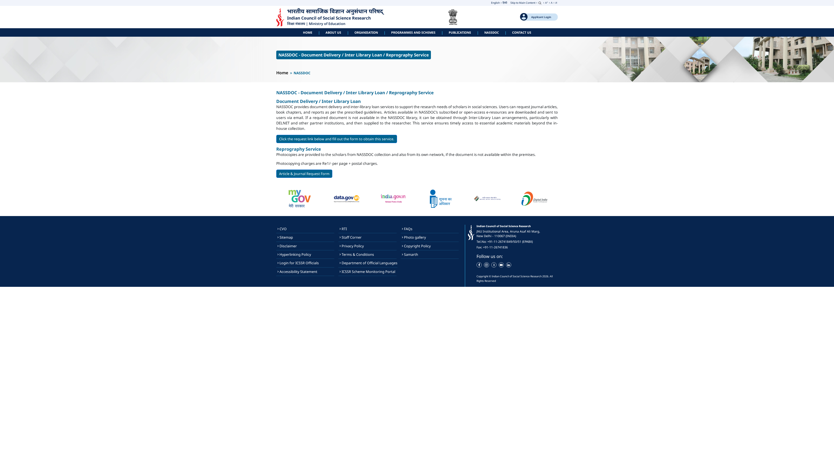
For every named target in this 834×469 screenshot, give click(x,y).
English (495, 3)
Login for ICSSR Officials (299, 263)
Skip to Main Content (522, 3)
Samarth (411, 254)
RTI (344, 228)
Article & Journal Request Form (304, 173)
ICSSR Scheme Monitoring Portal (368, 271)
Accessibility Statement (298, 271)
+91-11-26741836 (495, 247)
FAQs (408, 228)
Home (307, 32)
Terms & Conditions (358, 254)
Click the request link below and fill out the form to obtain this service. (336, 139)
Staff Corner (352, 237)
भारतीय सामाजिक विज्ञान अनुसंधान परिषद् (336, 11)
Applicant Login (541, 17)
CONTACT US (521, 32)
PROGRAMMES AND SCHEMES (413, 32)
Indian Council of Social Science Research (329, 18)
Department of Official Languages (369, 263)
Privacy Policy (353, 246)
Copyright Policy (417, 246)
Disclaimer (288, 246)
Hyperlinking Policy (295, 254)
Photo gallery (415, 237)
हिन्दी (505, 3)
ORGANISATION (366, 32)
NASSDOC (491, 32)
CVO (283, 228)
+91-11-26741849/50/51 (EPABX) (510, 241)
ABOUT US (333, 32)
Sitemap (286, 237)
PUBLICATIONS (460, 32)
